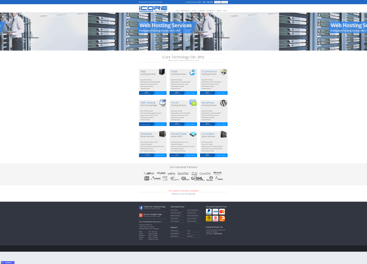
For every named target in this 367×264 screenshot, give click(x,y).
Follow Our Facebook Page (155, 207)
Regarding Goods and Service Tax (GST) (151, 2)
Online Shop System (176, 213)
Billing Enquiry (174, 236)
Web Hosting (185, 10)
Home (177, 10)
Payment (224, 2)
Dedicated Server (191, 213)
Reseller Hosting (191, 221)
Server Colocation (192, 218)
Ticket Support (174, 231)
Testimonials (8, 262)
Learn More (160, 93)
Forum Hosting (175, 221)
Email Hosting (174, 218)
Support (217, 2)
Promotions (210, 10)
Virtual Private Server (192, 215)
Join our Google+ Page (153, 214)
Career (225, 10)
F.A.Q (188, 233)
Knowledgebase (175, 233)
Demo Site (190, 236)
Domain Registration (192, 210)
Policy (188, 231)
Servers (194, 10)
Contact (219, 10)
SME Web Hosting (175, 215)
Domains (202, 10)
